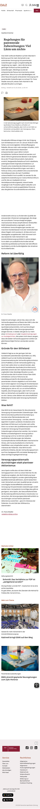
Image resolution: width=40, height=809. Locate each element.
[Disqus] (20, 709)
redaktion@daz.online (10, 514)
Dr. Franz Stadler (7, 512)
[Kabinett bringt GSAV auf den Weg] (20, 616)
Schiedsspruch (11, 334)
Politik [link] (4, 29)
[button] (3, 5)
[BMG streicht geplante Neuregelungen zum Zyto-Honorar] (20, 658)
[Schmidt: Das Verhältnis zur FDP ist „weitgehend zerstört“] (20, 560)
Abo (37, 10)
